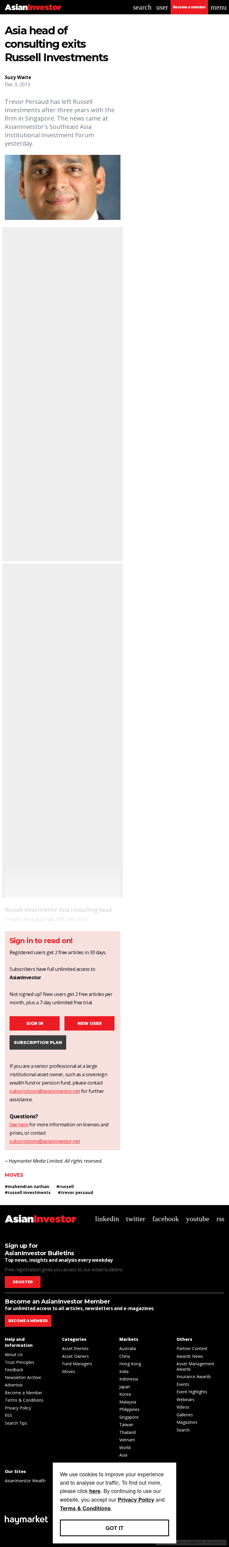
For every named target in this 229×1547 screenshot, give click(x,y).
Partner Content (192, 1348)
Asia (123, 1455)
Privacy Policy (18, 1408)
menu (219, 7)
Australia (127, 1348)
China (124, 1356)
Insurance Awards (194, 1376)
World (125, 1447)
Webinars (185, 1399)
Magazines (187, 1422)
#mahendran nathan (27, 1186)
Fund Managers (77, 1363)
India (124, 1371)
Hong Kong (130, 1363)
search (142, 7)
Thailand (127, 1432)
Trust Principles (19, 1362)
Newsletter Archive (23, 1377)
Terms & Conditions (24, 1400)
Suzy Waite (18, 77)
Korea (125, 1394)
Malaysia (127, 1402)
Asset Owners (75, 1356)
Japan (124, 1386)
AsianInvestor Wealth (25, 1480)
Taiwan (126, 1424)
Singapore (129, 1417)
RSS (8, 1415)
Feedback (14, 1369)
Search (183, 1430)
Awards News (190, 1356)
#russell (65, 1186)
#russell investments (28, 1192)
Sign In (34, 1023)
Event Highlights (192, 1392)
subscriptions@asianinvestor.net (45, 1091)
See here (19, 1124)
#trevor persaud (75, 1192)
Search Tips (16, 1423)
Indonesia (128, 1379)
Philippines (129, 1409)
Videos (183, 1407)
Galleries (185, 1415)
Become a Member (23, 1392)
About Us (14, 1354)
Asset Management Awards (195, 1366)
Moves (14, 1175)
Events (183, 1384)
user (162, 7)
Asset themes (75, 1348)
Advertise (14, 1385)
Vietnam (127, 1440)
